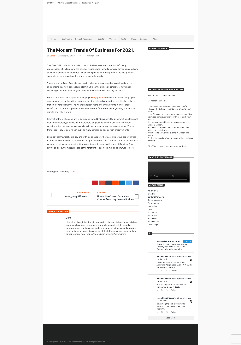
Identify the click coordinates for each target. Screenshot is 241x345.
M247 (72, 171)
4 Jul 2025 (162, 259)
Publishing (152, 215)
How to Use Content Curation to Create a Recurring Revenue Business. (116, 196)
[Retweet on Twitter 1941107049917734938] (162, 312)
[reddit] (115, 183)
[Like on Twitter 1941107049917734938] (167, 312)
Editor (52, 56)
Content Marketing (156, 197)
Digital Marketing (155, 200)
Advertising (153, 191)
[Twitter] (175, 2)
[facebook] (136, 183)
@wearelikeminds (184, 256)
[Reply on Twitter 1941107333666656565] (158, 270)
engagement (98, 97)
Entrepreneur (153, 203)
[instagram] (186, 2)
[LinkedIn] (181, 2)
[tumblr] (108, 183)
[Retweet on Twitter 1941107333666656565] (162, 270)
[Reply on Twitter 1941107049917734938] (158, 312)
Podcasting (152, 212)
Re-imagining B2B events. (76, 195)
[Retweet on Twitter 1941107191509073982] (162, 290)
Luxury (151, 209)
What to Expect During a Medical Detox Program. (78, 3)
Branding (151, 194)
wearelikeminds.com (166, 256)
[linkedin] (122, 183)
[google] (102, 183)
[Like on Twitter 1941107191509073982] (167, 290)
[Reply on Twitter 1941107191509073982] (158, 290)
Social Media (153, 221)
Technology (153, 224)
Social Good (153, 218)
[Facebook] (170, 2)
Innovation (152, 206)
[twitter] (129, 183)
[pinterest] (95, 183)
